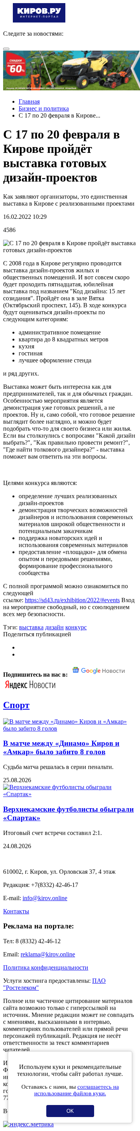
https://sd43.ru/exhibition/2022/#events (72, 600)
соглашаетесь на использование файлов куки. (76, 1090)
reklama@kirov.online (48, 954)
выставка (31, 627)
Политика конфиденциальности (45, 967)
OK (70, 1111)
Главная (29, 101)
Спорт (16, 705)
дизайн (54, 627)
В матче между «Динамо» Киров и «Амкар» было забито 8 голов (61, 747)
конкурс (76, 627)
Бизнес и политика (44, 108)
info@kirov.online (45, 898)
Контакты (16, 911)
